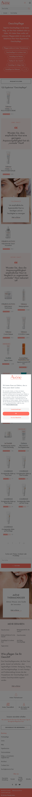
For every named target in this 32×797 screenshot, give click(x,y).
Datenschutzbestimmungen (12, 404)
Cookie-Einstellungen (16, 409)
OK (16, 413)
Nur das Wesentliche (16, 417)
